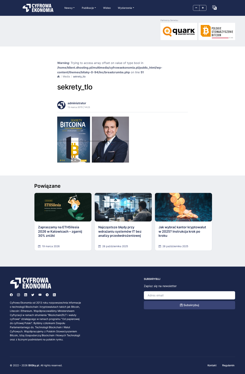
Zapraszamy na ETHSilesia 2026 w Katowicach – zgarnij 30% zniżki (60, 231)
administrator (77, 103)
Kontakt (212, 365)
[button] (214, 7)
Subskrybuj (191, 305)
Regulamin (228, 365)
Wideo (107, 7)
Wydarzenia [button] (125, 7)
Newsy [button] (68, 7)
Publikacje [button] (88, 7)
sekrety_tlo (79, 76)
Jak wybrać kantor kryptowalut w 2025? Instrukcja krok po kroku (182, 231)
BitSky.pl (33, 365)
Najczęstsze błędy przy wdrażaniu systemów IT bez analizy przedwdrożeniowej (120, 231)
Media (66, 76)
